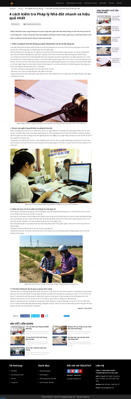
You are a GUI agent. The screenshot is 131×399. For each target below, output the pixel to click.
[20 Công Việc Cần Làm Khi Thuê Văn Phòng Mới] (104, 48)
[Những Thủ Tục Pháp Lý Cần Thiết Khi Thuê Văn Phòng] (104, 27)
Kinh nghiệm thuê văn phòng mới (107, 11)
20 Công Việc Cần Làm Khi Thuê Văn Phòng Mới (115, 50)
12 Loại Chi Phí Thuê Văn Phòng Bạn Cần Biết (116, 40)
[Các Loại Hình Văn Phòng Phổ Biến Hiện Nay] (104, 17)
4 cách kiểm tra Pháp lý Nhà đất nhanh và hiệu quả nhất (116, 61)
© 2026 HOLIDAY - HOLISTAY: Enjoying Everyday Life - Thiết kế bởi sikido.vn (65, 397)
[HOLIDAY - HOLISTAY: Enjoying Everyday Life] (11, 3)
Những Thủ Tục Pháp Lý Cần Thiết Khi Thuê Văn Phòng (79, 328)
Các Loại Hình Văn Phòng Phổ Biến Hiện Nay (116, 18)
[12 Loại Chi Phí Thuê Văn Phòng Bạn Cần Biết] (104, 38)
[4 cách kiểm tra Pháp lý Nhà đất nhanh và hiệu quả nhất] (104, 59)
